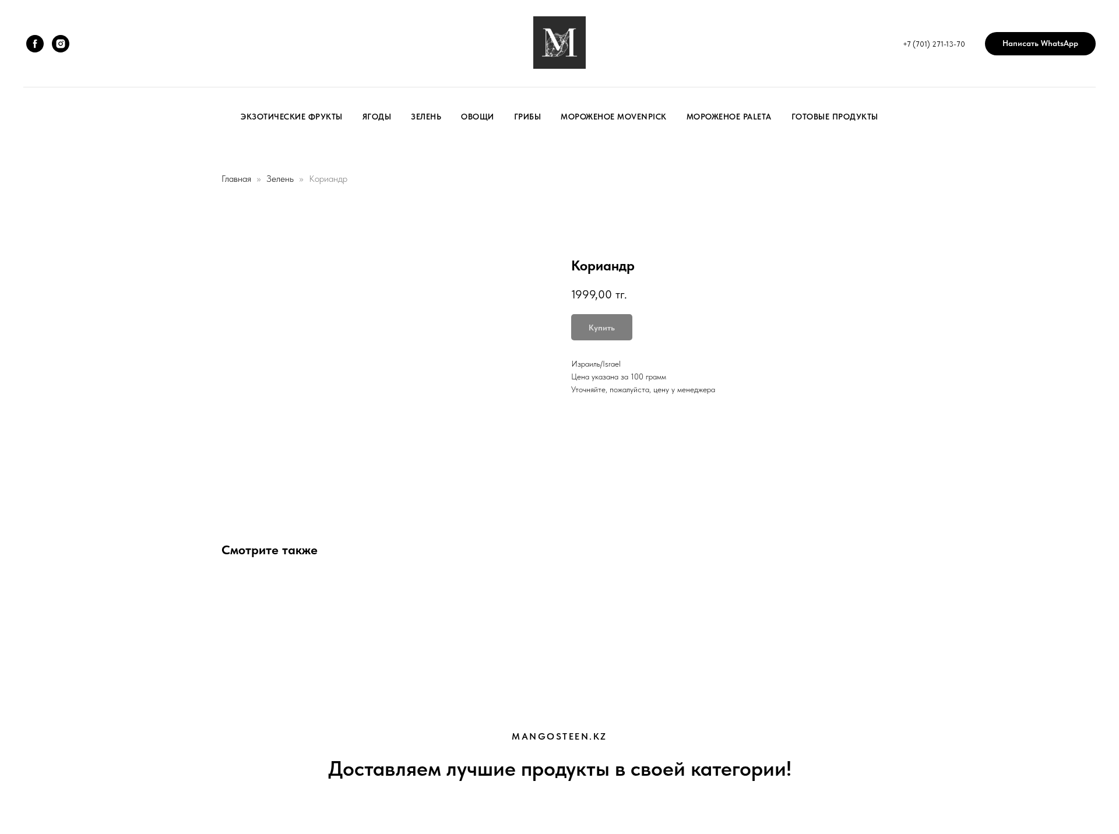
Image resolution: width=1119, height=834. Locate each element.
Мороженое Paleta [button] (729, 116)
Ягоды (377, 116)
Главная (236, 178)
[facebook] (35, 43)
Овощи (477, 116)
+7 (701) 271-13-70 (934, 44)
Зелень (426, 116)
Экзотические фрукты (292, 116)
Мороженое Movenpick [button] (614, 116)
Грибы (527, 116)
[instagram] (60, 43)
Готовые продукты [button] (834, 116)
